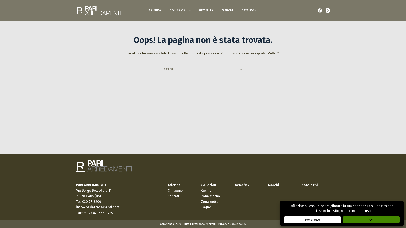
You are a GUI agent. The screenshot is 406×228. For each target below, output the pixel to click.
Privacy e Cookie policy (232, 223)
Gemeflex (206, 10)
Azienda (155, 10)
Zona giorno (210, 196)
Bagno (206, 207)
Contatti (174, 196)
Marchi (227, 10)
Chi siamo (175, 191)
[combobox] (199, 69)
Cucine (206, 191)
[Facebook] (320, 10)
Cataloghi (249, 10)
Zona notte (209, 202)
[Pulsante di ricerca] (241, 69)
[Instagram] (328, 10)
